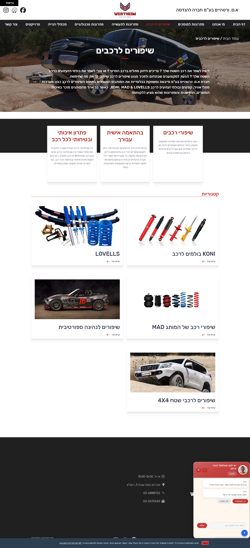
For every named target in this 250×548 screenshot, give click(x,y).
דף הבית (239, 24)
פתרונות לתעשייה (125, 24)
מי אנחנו (218, 24)
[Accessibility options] (244, 533)
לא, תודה (224, 501)
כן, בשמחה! (240, 501)
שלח (202, 525)
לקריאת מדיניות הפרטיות (70, 543)
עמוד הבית (231, 38)
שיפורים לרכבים (158, 24)
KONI (115, 87)
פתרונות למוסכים (191, 24)
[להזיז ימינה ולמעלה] (4, 2)
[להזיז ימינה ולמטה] (4, 4)
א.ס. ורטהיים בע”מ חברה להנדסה (207, 10)
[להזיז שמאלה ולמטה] (2, 4)
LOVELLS (142, 87)
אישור (205, 543)
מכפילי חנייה (57, 24)
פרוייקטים (32, 24)
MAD (125, 87)
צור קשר (11, 24)
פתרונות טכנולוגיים (89, 24)
